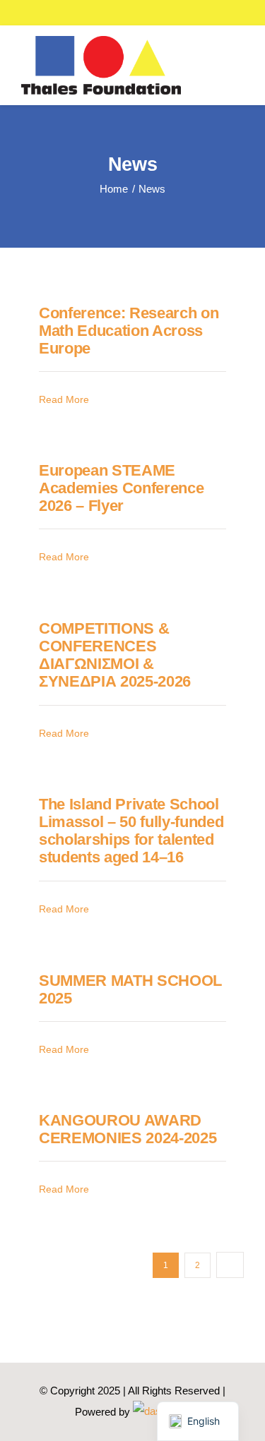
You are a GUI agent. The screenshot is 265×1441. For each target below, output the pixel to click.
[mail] (231, 12)
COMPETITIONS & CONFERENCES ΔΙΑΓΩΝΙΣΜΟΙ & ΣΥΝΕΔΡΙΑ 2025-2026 (115, 655)
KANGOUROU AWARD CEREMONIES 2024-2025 (127, 1129)
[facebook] (208, 12)
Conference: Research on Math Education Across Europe (128, 331)
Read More (64, 399)
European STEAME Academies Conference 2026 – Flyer (121, 488)
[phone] (253, 12)
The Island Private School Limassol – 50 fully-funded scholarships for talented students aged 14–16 (131, 831)
